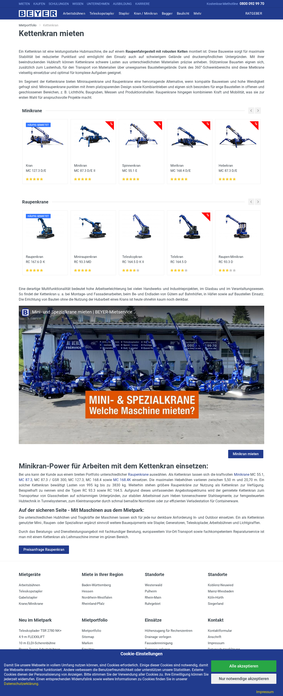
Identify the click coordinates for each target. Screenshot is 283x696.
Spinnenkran (131, 168)
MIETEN (24, 3)
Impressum (216, 643)
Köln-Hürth (216, 597)
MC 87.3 (25, 480)
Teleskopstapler (30, 591)
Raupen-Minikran (231, 259)
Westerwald (153, 585)
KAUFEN (39, 3)
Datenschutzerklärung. (21, 684)
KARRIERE (142, 3)
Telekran (178, 259)
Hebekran (228, 168)
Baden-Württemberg (96, 585)
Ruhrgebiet (153, 604)
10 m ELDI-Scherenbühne (37, 643)
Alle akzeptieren (243, 666)
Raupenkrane (138, 474)
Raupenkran (35, 259)
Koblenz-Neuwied (220, 585)
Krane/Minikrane (31, 604)
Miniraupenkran (85, 259)
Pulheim (151, 591)
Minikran (84, 168)
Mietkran (180, 168)
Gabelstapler (28, 597)
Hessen (87, 591)
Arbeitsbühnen (29, 585)
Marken (87, 643)
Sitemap (88, 637)
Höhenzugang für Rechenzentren (168, 631)
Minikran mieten (246, 454)
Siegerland (215, 604)
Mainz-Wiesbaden (221, 591)
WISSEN (77, 3)
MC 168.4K (122, 480)
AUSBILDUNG (122, 3)
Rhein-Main (153, 597)
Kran (36, 168)
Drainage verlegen (158, 637)
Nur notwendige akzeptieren (244, 678)
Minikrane (241, 474)
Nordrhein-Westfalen (97, 597)
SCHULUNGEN (59, 3)
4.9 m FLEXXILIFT (32, 637)
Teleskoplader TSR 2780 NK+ (40, 631)
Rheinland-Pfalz (93, 604)
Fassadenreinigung (158, 643)
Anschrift (214, 637)
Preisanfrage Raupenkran (43, 549)
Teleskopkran (133, 259)
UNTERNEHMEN (98, 3)
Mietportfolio (91, 631)
